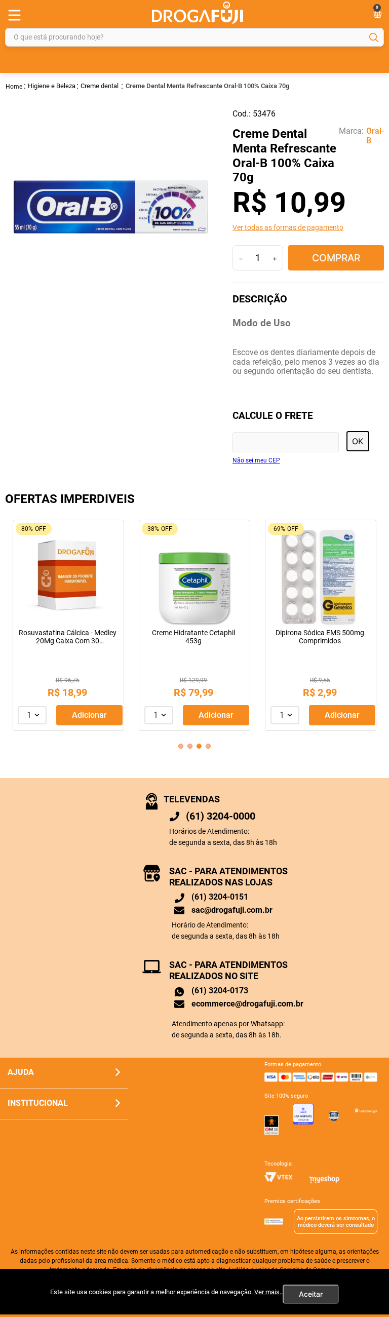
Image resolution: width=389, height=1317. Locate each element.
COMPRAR (336, 258)
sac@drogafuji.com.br (232, 910)
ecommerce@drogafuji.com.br (247, 1004)
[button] (308, 227)
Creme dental (100, 86)
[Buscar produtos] (373, 37)
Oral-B (375, 136)
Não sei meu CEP (256, 460)
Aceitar (311, 1294)
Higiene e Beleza (51, 86)
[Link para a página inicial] (14, 86)
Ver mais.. (268, 1292)
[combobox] (194, 37)
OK (357, 441)
